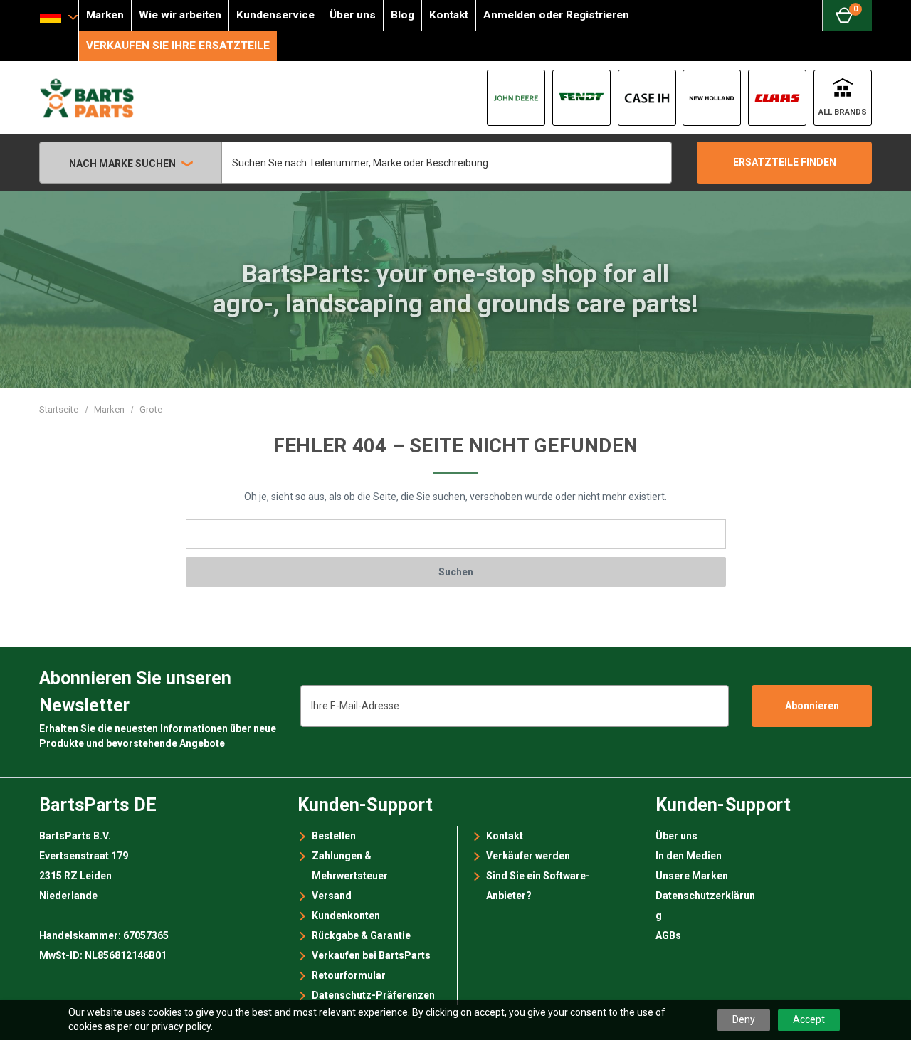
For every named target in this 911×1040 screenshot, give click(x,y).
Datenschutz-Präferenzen (373, 995)
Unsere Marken (691, 875)
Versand (332, 895)
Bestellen (334, 836)
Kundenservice (275, 15)
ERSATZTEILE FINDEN (784, 162)
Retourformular (349, 975)
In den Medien (688, 855)
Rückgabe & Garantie (361, 935)
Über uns (353, 15)
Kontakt (448, 15)
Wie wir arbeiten (180, 15)
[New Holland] (711, 97)
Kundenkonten (346, 915)
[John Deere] (516, 97)
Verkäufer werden (528, 855)
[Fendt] (581, 97)
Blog (402, 15)
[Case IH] (646, 97)
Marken (105, 15)
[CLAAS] (777, 97)
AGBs (668, 935)
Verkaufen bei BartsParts (371, 955)
